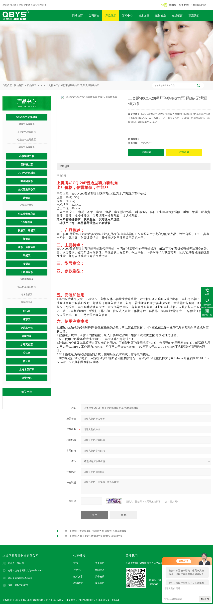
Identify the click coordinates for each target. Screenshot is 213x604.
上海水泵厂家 (26, 369)
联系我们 (194, 15)
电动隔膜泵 (26, 181)
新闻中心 (127, 15)
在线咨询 (184, 152)
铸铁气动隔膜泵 (26, 147)
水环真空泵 (26, 344)
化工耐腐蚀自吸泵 (26, 287)
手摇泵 (26, 255)
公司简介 (94, 15)
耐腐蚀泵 (27, 336)
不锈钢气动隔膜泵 (26, 132)
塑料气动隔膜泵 (26, 124)
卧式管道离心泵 (26, 213)
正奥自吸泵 (26, 272)
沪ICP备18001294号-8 (89, 600)
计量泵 (26, 197)
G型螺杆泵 (27, 222)
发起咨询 (205, 599)
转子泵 (26, 361)
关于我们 (99, 563)
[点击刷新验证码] (114, 501)
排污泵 (26, 311)
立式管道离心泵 (26, 189)
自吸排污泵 (26, 302)
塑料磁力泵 (26, 164)
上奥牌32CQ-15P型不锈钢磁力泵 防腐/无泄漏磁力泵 (96, 536)
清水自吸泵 (26, 294)
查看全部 (27, 377)
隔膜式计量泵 (27, 205)
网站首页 (77, 15)
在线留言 (177, 15)
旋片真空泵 (26, 327)
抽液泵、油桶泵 (26, 230)
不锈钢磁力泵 (26, 156)
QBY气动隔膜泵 (27, 173)
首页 (75, 563)
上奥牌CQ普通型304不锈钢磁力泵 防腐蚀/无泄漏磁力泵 (97, 531)
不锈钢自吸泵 (27, 279)
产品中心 (78, 570)
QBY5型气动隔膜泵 (27, 117)
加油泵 (26, 239)
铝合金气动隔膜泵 (26, 139)
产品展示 (110, 15)
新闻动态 (99, 570)
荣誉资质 (160, 15)
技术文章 (144, 15)
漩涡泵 (26, 263)
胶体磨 (26, 353)
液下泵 (26, 319)
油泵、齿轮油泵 (26, 247)
